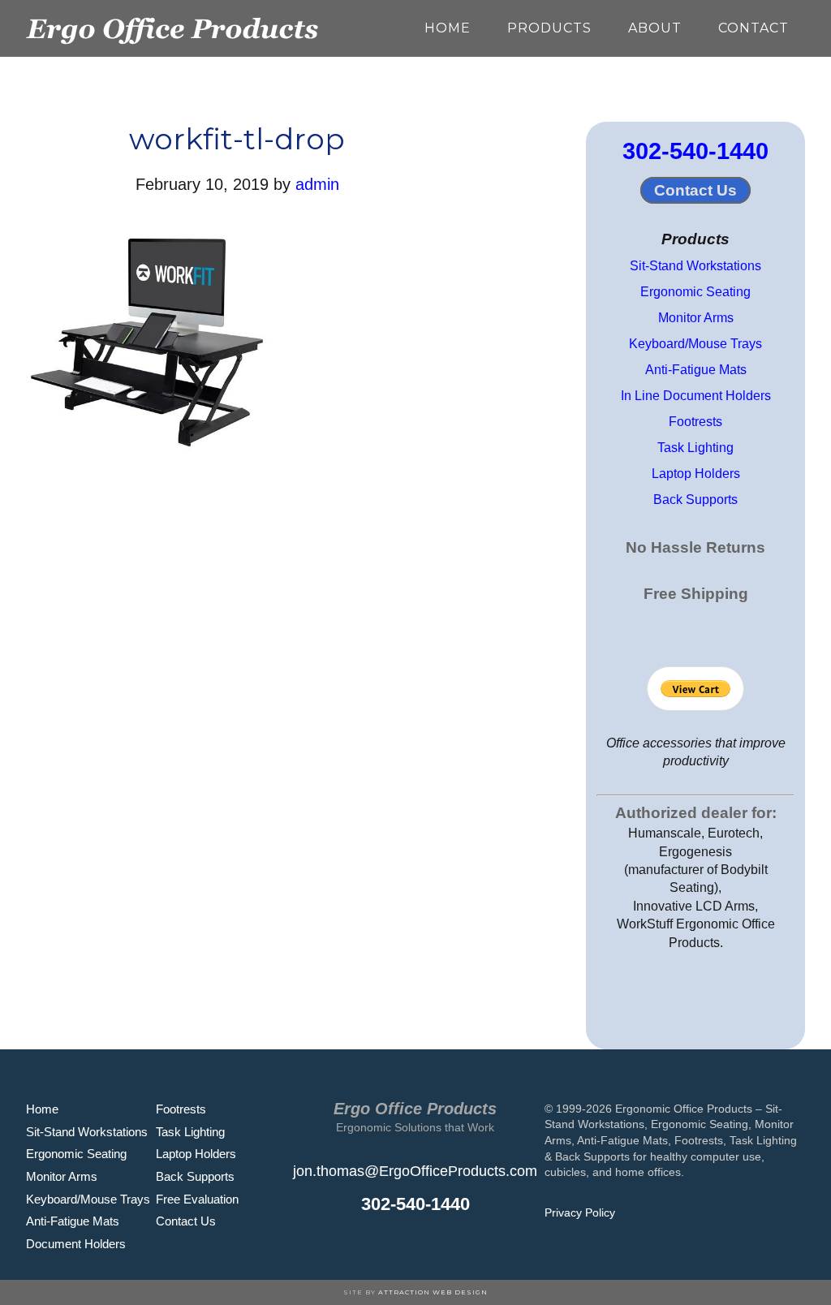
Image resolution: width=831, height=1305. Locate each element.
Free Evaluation (197, 1199)
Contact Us (695, 190)
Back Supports (695, 499)
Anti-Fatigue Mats (696, 370)
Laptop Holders (696, 473)
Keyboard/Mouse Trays (695, 344)
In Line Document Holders (696, 396)
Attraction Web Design (433, 1292)
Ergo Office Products (172, 28)
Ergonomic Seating (695, 292)
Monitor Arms (696, 318)
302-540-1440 (695, 151)
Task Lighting (695, 447)
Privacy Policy (580, 1212)
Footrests (695, 422)
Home (42, 1109)
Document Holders (76, 1244)
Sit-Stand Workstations (695, 266)
